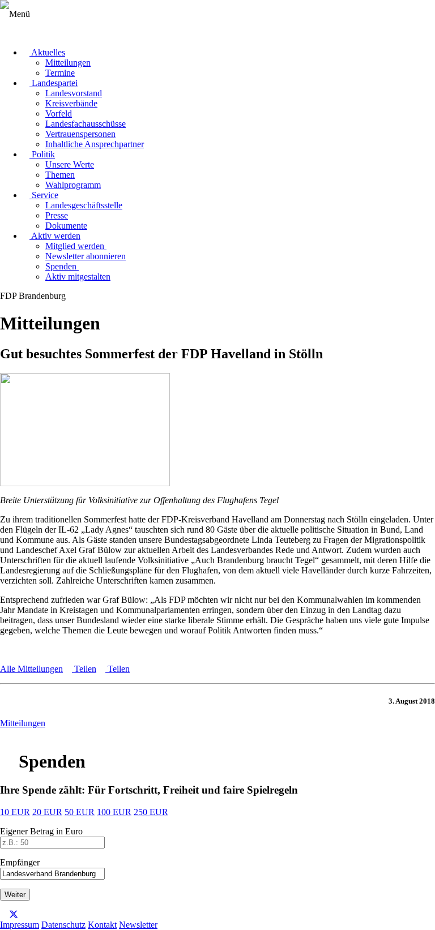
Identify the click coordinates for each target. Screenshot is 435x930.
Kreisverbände (71, 103)
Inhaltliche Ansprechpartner (94, 144)
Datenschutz (63, 924)
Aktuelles (47, 52)
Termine (60, 73)
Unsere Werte (69, 164)
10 (15, 812)
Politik (42, 154)
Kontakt (102, 924)
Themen (60, 174)
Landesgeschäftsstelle (83, 205)
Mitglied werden (75, 246)
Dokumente (66, 225)
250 (151, 812)
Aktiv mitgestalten (77, 276)
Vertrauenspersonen (80, 134)
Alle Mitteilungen (31, 669)
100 (114, 812)
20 (47, 812)
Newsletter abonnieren (85, 256)
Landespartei (53, 83)
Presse (56, 215)
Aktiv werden (54, 236)
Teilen (84, 669)
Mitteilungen (68, 62)
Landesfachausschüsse (85, 123)
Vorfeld (58, 113)
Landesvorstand (73, 93)
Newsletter (138, 924)
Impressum (19, 924)
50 (80, 812)
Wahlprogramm (73, 185)
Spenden (62, 266)
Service (43, 195)
